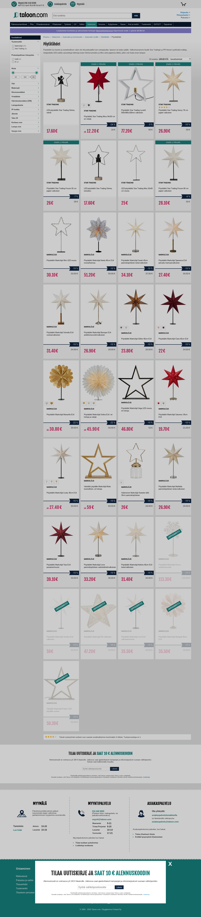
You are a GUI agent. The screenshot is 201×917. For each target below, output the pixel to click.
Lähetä (119, 887)
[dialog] (100, 458)
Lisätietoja (146, 894)
